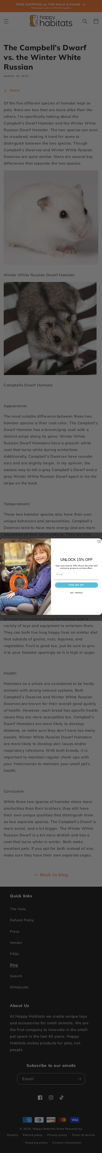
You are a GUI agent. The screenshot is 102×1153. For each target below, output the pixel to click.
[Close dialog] (99, 541)
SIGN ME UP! (76, 585)
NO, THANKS (76, 593)
